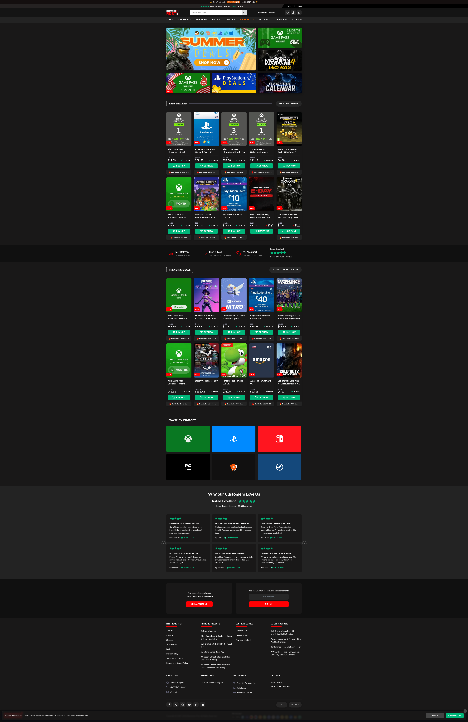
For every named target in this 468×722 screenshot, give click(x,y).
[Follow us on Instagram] (182, 704)
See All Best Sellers (288, 103)
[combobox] (290, 6)
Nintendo (200, 20)
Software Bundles (208, 631)
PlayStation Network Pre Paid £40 (260, 317)
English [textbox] (299, 6)
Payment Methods (243, 640)
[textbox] (290, 6)
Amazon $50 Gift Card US (260, 382)
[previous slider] (170, 49)
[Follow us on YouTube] (189, 704)
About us (170, 630)
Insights (169, 635)
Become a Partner (244, 692)
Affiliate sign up (199, 604)
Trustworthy (171, 644)
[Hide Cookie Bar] (465, 711)
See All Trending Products (285, 270)
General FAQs (242, 635)
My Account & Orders (266, 13)
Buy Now (180, 165)
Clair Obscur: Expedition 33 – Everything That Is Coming (283, 632)
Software (280, 20)
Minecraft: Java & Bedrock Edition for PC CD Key (205, 216)
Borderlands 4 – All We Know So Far (286, 647)
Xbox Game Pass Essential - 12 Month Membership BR (177, 317)
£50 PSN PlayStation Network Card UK (205, 150)
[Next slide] (304, 543)
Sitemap (169, 640)
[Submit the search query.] (244, 12)
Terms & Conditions (174, 658)
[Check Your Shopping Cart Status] (299, 12)
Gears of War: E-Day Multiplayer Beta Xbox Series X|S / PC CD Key (260, 216)
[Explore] (280, 47)
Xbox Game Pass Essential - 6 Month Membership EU (176, 382)
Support (296, 20)
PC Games (216, 20)
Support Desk (241, 630)
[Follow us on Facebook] (169, 704)
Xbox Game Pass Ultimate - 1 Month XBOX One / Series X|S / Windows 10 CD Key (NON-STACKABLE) (179, 151)
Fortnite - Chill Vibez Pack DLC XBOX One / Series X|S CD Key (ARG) (206, 317)
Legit (168, 649)
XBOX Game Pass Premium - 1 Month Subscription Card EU (177, 216)
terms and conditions (79, 715)
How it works (276, 682)
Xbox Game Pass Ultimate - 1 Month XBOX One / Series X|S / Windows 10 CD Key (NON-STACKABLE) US (261, 151)
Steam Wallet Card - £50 (206, 380)
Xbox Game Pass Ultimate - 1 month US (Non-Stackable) (216, 637)
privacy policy (61, 715)
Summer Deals (247, 20)
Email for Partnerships (246, 682)
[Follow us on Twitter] (176, 704)
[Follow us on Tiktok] (196, 704)
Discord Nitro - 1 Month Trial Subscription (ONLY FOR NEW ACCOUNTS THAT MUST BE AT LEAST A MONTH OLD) (234, 317)
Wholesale (241, 688)
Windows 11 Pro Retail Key (212, 652)
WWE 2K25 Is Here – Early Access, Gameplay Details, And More (285, 653)
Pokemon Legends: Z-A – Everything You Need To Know (286, 640)
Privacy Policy (172, 654)
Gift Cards (263, 20)
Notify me (263, 231)
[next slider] (252, 49)
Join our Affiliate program (212, 682)
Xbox (168, 20)
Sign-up (269, 604)
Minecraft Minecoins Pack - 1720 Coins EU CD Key (287, 151)
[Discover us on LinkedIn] (202, 704)
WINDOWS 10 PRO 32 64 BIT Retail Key (216, 645)
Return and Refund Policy (177, 663)
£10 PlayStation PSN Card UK (232, 216)
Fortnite (231, 20)
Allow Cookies (454, 715)
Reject (435, 715)
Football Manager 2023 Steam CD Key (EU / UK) (289, 317)
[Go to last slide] (163, 543)
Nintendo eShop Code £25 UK (233, 382)
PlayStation (183, 20)
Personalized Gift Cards (280, 686)
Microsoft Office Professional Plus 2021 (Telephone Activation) (215, 666)
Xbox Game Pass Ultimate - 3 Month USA (234, 150)
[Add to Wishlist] (287, 12)
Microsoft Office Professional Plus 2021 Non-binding (215, 658)
